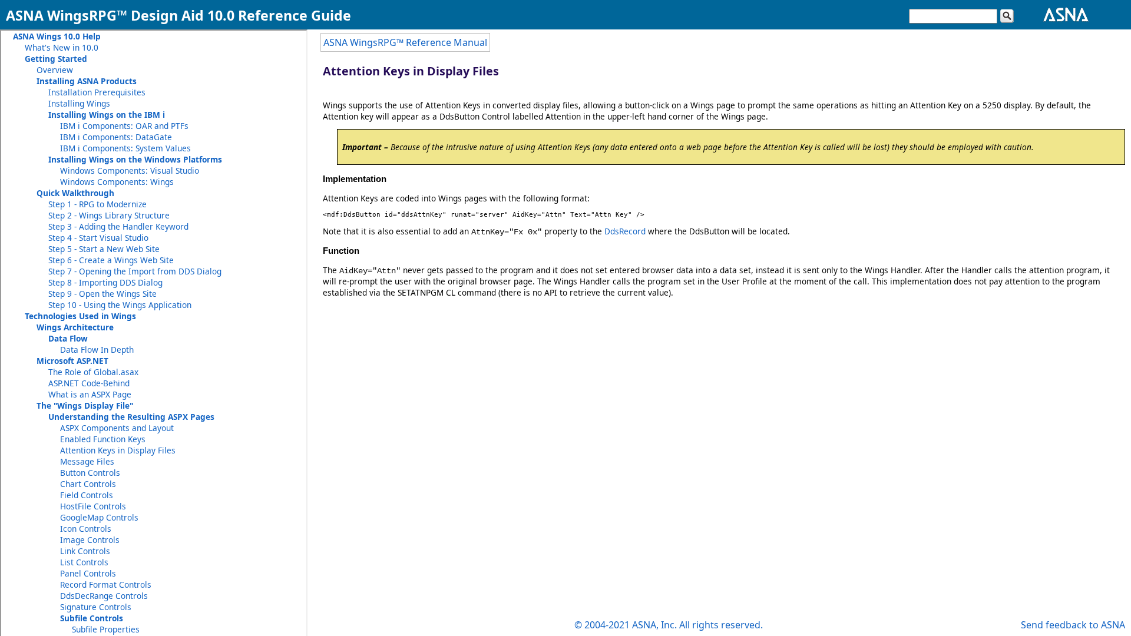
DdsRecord (625, 231)
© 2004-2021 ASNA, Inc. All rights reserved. (668, 624)
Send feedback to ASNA (1073, 624)
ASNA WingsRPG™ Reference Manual (405, 42)
